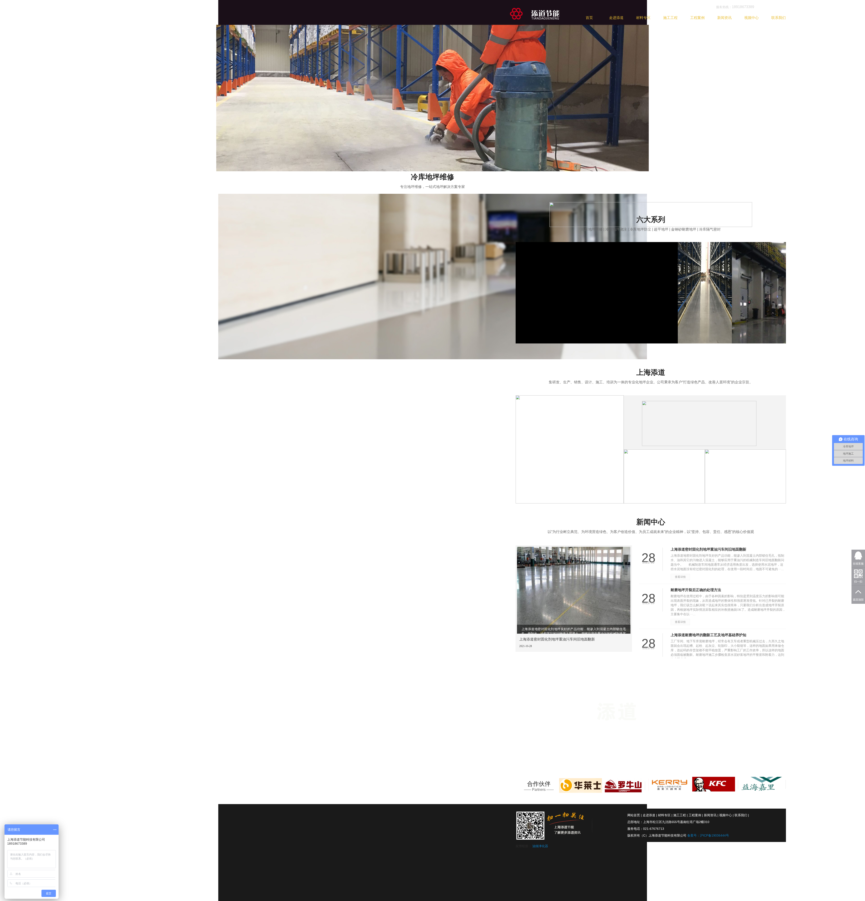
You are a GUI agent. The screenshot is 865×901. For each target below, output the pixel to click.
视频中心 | (726, 815)
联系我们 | (742, 815)
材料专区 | (665, 815)
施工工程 (670, 18)
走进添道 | (650, 815)
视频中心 (751, 18)
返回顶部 (858, 599)
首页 (589, 18)
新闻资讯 (724, 18)
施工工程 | (680, 815)
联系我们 (778, 18)
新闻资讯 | (711, 815)
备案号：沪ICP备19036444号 (708, 835)
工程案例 (697, 18)
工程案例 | (696, 815)
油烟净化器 (540, 846)
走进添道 (616, 18)
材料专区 (643, 18)
